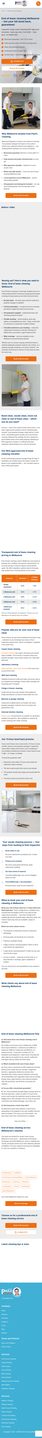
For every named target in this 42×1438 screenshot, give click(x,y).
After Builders (5, 1385)
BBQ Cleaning (6, 1374)
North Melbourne (8, 1191)
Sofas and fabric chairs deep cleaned (14, 668)
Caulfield (17, 1173)
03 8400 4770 (38, 3)
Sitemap (4, 1333)
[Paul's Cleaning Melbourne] (21, 3)
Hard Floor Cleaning (7, 1423)
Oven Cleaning (6, 1370)
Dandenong (7, 1173)
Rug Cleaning (5, 1366)
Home (3, 1310)
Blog (2, 1329)
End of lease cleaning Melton (13, 1177)
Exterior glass (6, 716)
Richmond (6, 1182)
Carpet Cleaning (6, 1362)
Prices (3, 1325)
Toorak (16, 1186)
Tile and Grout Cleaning (8, 1419)
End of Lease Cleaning (8, 1359)
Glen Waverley (31, 1177)
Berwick (25, 1182)
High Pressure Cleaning (9, 1408)
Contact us (4, 1322)
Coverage (4, 1318)
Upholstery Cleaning (7, 1388)
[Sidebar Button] (3, 3)
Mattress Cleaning (7, 1400)
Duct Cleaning (5, 1426)
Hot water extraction (8, 653)
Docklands (25, 1186)
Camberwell (7, 1186)
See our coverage (21, 1203)
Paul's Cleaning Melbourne (29, 1432)
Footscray (16, 1182)
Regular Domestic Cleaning (10, 1381)
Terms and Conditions (8, 1343)
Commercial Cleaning (8, 1415)
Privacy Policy (6, 1347)
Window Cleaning (7, 1404)
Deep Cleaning (6, 1377)
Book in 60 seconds (17, 68)
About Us (4, 1314)
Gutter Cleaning (6, 1412)
